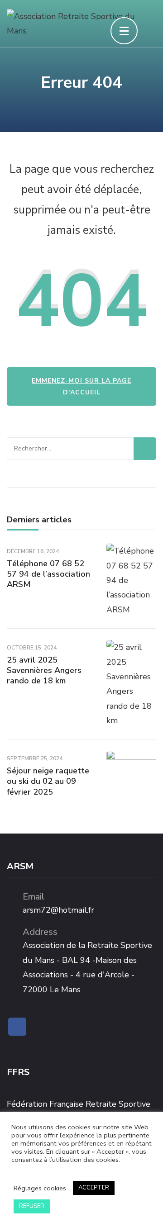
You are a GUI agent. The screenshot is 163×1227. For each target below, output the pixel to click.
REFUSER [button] (31, 1206)
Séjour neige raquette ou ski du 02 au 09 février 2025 (48, 781)
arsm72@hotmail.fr (58, 910)
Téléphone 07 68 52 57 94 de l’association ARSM (48, 574)
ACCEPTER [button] (93, 1188)
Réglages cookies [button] (40, 1188)
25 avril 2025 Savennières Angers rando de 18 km (44, 670)
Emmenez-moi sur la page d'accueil (81, 386)
